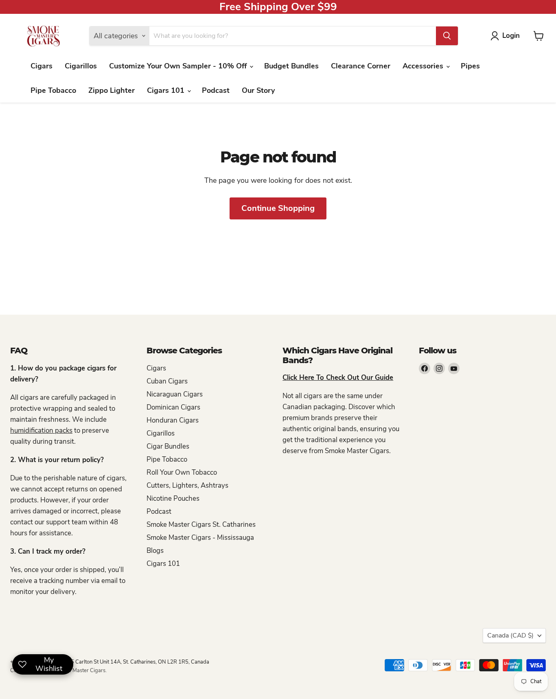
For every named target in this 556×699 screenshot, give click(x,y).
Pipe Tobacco (53, 90)
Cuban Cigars (167, 381)
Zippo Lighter (111, 90)
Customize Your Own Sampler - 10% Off (179, 66)
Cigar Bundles (168, 446)
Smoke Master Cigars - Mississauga (200, 537)
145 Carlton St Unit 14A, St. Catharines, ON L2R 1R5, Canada (136, 662)
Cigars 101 (166, 90)
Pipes (470, 66)
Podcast (216, 90)
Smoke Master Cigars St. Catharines (201, 524)
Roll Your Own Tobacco (182, 472)
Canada (510, 635)
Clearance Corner (360, 66)
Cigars (42, 66)
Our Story (258, 90)
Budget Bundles (291, 66)
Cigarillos (81, 66)
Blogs (155, 550)
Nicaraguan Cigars (175, 394)
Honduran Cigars (173, 420)
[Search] (447, 35)
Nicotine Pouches (173, 498)
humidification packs (41, 430)
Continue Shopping (278, 208)
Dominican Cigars (173, 407)
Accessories (424, 66)
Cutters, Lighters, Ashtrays (187, 485)
